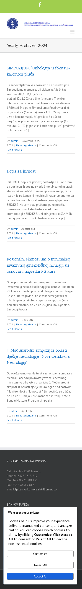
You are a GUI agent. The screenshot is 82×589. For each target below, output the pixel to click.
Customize (40, 554)
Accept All (40, 576)
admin (14, 140)
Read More (13, 149)
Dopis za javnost (21, 171)
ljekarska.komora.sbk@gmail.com (37, 489)
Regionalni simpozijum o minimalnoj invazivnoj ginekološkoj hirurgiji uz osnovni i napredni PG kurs (38, 265)
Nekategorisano (26, 145)
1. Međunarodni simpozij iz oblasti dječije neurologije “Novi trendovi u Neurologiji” (38, 356)
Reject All (40, 565)
